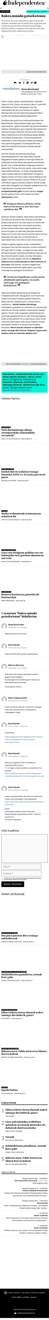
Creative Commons (13, 1293)
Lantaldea (26, 1297)
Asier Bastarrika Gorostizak (26, 1181)
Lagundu (33, 1297)
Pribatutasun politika (38, 1293)
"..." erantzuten (42, 1213)
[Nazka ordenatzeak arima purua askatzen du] (24, 499)
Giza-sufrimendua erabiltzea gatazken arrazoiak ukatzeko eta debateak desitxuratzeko (25, 1124)
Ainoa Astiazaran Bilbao (10, 439)
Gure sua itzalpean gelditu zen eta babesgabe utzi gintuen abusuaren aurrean (22, 555)
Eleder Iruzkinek (41, 1215)
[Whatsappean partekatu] (34, 83)
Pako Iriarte (5, 1018)
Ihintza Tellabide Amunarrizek (35, 1190)
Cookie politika (17, 1297)
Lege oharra (26, 1293)
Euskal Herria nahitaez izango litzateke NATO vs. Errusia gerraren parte (23, 474)
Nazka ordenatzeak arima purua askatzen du (21, 515)
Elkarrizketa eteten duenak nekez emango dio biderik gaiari (22, 1014)
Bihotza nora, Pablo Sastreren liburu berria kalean (24, 1053)
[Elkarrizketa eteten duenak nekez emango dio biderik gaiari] (24, 998)
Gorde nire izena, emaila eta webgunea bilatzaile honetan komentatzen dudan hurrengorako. (22, 878)
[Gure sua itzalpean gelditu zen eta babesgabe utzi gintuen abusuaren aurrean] (24, 538)
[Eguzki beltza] (24, 1087)
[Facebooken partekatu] (23, 83)
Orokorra (5, 12)
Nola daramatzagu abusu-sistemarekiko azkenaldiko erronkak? (18, 432)
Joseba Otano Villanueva (10, 980)
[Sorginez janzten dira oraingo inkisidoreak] (24, 932)
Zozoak (9, 1137)
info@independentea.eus (26, 1313)
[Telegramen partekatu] (31, 83)
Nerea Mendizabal (30, 89)
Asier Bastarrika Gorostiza (11, 942)
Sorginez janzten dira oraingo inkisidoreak (19, 937)
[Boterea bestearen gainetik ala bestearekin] (24, 580)
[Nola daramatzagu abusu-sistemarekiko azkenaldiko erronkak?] (24, 415)
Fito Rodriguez (7, 1093)
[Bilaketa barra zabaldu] (48, 8)
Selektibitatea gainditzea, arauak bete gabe (21, 976)
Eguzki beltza (9, 1090)
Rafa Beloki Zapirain (8, 481)
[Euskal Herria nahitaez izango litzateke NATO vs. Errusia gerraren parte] (24, 457)
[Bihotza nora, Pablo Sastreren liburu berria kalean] (24, 1048)
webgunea (26, 364)
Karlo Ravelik (42, 1203)
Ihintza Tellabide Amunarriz (12, 1057)
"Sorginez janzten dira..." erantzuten (35, 1178)
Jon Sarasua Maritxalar (14, 1140)
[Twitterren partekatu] (19, 83)
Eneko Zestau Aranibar (13, 1131)
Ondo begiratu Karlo (40, 1183)
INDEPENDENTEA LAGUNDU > (17, 390)
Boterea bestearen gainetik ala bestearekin (20, 596)
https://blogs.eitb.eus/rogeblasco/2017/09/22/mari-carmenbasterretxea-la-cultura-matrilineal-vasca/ (24, 739)
